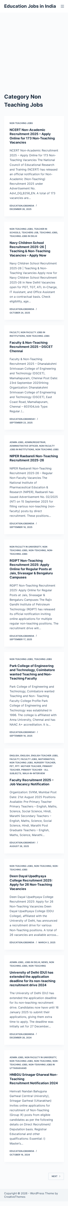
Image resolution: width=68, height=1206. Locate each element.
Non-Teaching (37, 550)
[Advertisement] (34, 48)
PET (12, 766)
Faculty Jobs (29, 759)
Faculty (14, 332)
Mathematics (46, 759)
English (14, 755)
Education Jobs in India (30, 6)
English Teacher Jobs (44, 755)
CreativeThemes (14, 1196)
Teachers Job (30, 232)
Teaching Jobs (48, 232)
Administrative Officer (24, 445)
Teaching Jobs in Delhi (23, 236)
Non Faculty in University (25, 546)
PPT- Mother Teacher (28, 766)
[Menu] (62, 6)
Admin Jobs (16, 442)
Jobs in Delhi (32, 962)
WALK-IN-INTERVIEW (33, 773)
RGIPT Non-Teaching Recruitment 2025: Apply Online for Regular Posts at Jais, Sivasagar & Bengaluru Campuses (31, 569)
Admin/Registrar (35, 442)
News (44, 962)
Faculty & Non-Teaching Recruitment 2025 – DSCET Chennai (31, 347)
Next (54, 1176)
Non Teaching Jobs (21, 123)
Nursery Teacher (44, 762)
